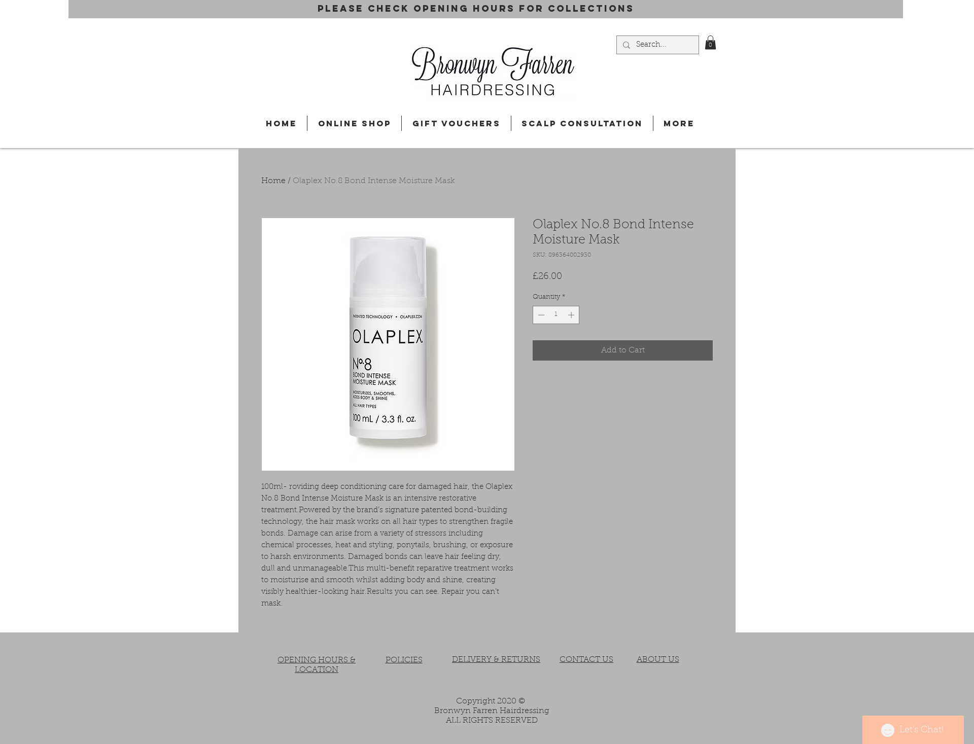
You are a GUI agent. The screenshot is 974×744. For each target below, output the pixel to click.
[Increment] (572, 315)
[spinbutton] (556, 315)
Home (273, 181)
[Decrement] (540, 315)
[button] (710, 42)
